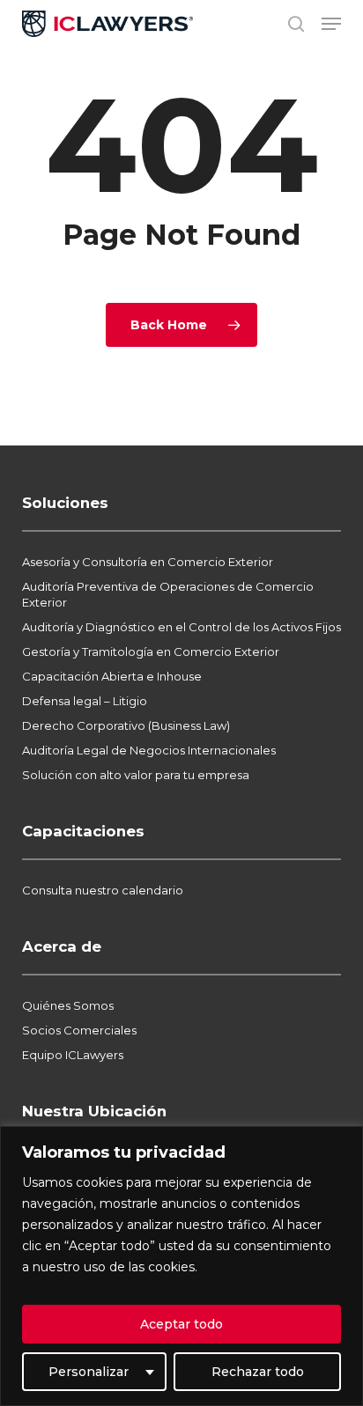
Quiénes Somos (68, 1005)
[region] (181, 1266)
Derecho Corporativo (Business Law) (126, 725)
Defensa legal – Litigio (84, 701)
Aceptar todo (181, 1324)
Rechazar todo (257, 1372)
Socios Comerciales (79, 1030)
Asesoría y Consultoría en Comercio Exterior (147, 562)
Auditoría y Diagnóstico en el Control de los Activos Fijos (181, 627)
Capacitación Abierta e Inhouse (112, 676)
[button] (331, 24)
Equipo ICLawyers (72, 1055)
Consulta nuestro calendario (102, 890)
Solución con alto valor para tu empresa (135, 775)
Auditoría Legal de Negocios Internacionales (149, 750)
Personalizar (88, 1372)
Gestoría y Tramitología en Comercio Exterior (150, 651)
